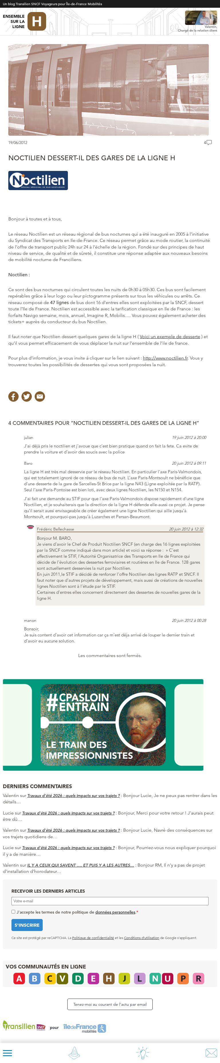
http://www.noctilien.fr (165, 358)
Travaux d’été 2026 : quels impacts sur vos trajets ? (73, 795)
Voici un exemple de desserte (170, 336)
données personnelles (115, 912)
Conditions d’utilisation (141, 938)
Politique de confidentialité (93, 938)
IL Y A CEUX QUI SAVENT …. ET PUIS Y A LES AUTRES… (80, 865)
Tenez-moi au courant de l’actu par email (110, 1004)
